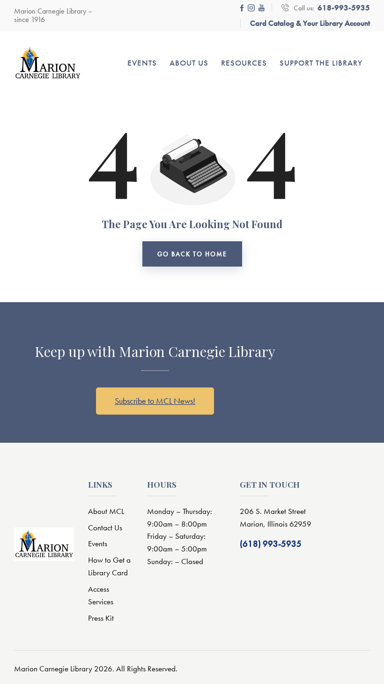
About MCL (106, 511)
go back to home (192, 254)
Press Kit (101, 618)
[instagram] (251, 8)
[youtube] (261, 8)
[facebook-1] (242, 8)
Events (97, 543)
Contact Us (105, 527)
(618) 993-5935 (271, 544)
